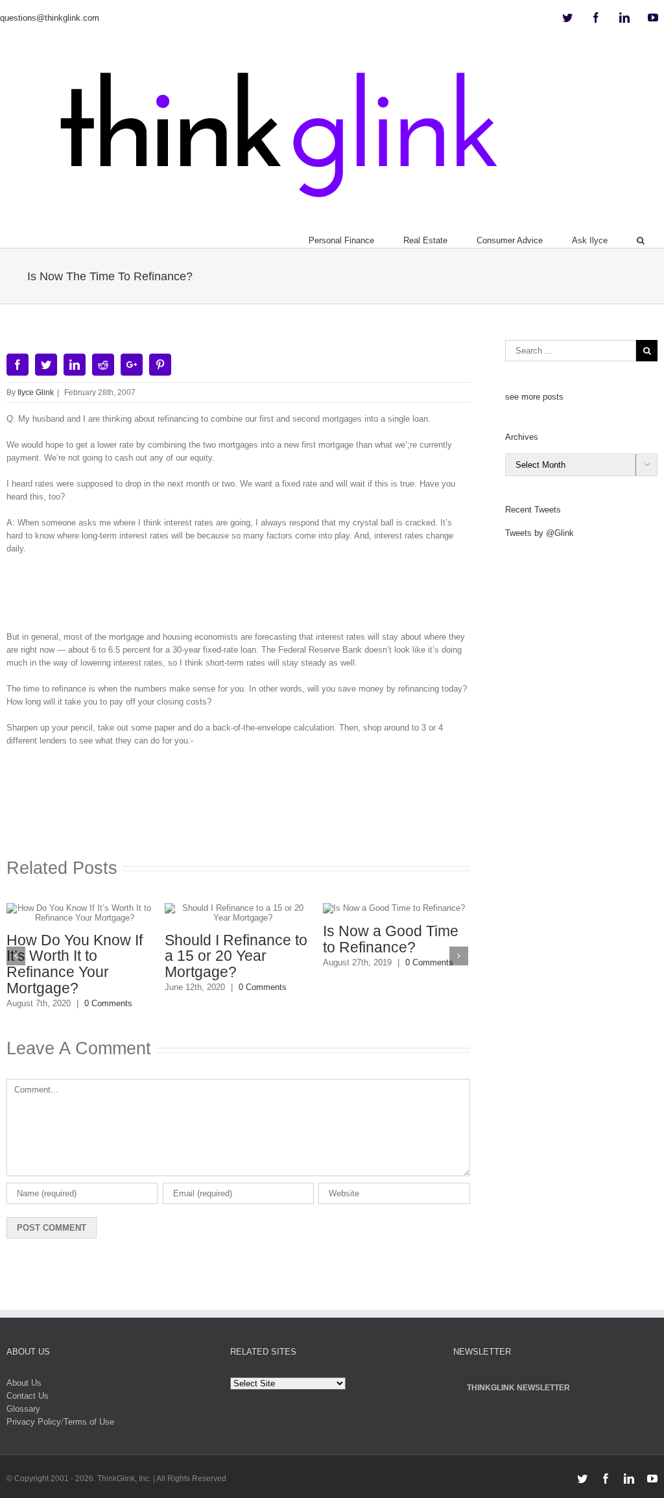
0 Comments (108, 1003)
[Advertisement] (242, 597)
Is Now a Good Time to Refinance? (390, 939)
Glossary (23, 1409)
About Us (24, 1383)
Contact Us (27, 1396)
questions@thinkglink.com (49, 18)
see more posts (534, 397)
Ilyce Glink (36, 392)
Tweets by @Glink (539, 533)
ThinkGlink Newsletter (518, 1387)
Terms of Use (89, 1422)
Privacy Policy (33, 1422)
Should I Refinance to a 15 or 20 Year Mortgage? (236, 956)
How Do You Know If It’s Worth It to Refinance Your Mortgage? (74, 964)
